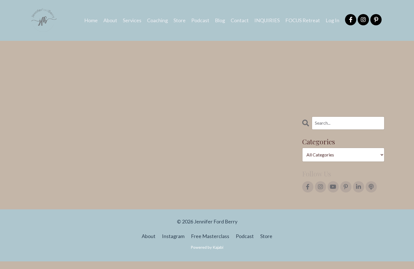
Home (91, 20)
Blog (220, 20)
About (110, 20)
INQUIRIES (267, 20)
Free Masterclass (210, 236)
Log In (332, 20)
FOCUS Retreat (302, 20)
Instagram (173, 236)
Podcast (200, 20)
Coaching (157, 20)
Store (179, 20)
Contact (240, 20)
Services (132, 20)
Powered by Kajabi (207, 247)
